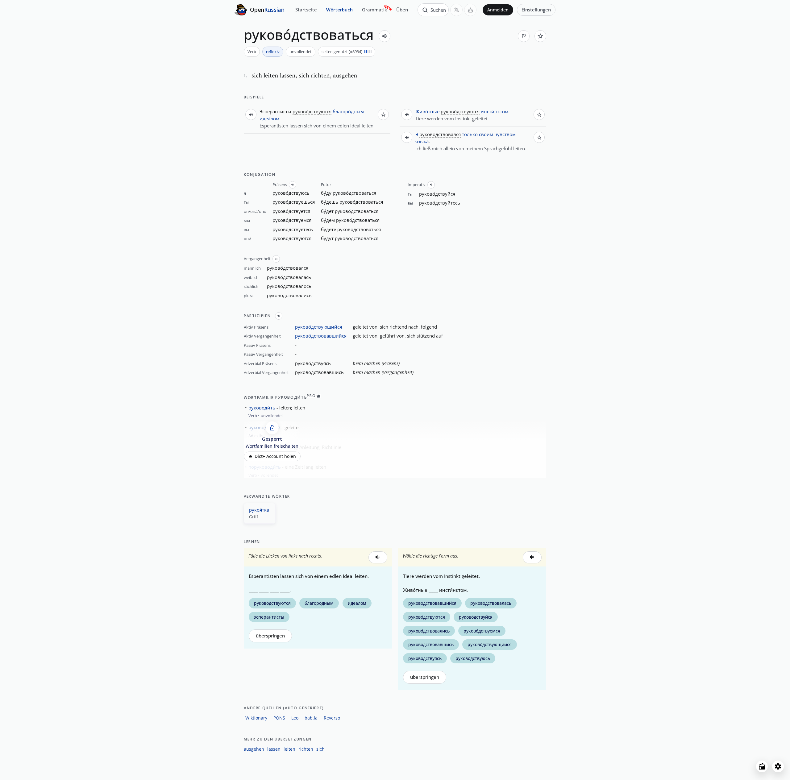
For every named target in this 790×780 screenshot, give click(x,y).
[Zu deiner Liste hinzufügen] (540, 36)
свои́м (486, 134)
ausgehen (254, 749)
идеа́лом (269, 118)
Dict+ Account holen (275, 456)
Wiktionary (256, 718)
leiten (289, 749)
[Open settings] (778, 766)
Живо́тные (427, 111)
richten (305, 749)
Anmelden (498, 10)
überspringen (270, 636)
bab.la (311, 718)
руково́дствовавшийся (321, 336)
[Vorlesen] (384, 36)
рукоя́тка (259, 510)
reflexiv (273, 51)
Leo (294, 718)
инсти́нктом (494, 111)
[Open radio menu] (762, 766)
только (470, 134)
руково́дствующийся (318, 327)
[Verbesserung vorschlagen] (524, 36)
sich (320, 749)
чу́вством (505, 134)
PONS (279, 718)
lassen (274, 749)
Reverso (332, 718)
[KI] (470, 10)
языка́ (422, 141)
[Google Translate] (456, 10)
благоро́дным (348, 111)
